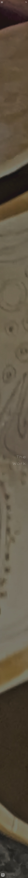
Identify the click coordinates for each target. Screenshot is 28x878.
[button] (2, 2)
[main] (14, 460)
